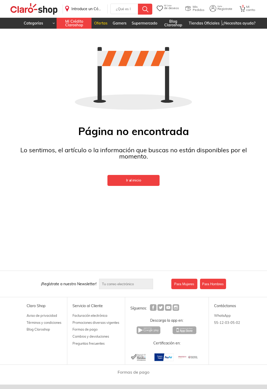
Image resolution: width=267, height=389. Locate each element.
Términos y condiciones (44, 322)
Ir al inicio (133, 180)
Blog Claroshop (173, 23)
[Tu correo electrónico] (133, 284)
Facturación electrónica (89, 315)
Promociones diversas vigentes (95, 322)
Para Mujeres (184, 284)
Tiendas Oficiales (204, 23)
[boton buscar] (145, 9)
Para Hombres (213, 284)
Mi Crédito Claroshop (74, 23)
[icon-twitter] (161, 308)
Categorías (33, 23)
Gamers (119, 23)
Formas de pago (85, 329)
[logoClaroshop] (33, 9)
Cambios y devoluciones (90, 336)
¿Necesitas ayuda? (239, 23)
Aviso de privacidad (42, 315)
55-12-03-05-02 (227, 322)
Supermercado (144, 23)
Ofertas (100, 23)
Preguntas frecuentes (88, 343)
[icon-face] (153, 308)
